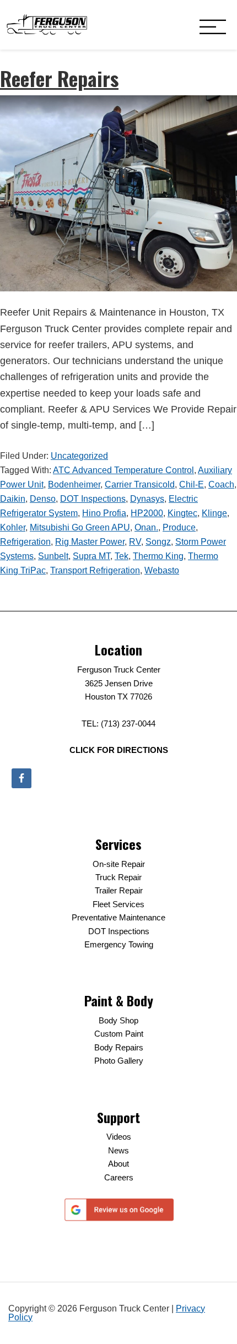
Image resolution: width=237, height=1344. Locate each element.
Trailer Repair (119, 890)
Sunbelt (53, 556)
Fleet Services (118, 904)
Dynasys (147, 498)
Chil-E (191, 484)
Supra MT (91, 556)
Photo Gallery (118, 1060)
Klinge (214, 513)
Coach (221, 484)
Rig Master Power (90, 541)
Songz (158, 541)
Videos (118, 1136)
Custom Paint (118, 1033)
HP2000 (147, 513)
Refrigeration (25, 541)
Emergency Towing (118, 944)
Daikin (12, 498)
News (118, 1150)
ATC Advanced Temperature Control (123, 470)
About (118, 1163)
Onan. (146, 527)
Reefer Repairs (59, 78)
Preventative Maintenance (118, 917)
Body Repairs (118, 1047)
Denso (43, 498)
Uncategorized (79, 455)
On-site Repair (119, 864)
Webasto (161, 570)
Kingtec (182, 513)
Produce (179, 527)
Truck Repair (118, 877)
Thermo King (158, 556)
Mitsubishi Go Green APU (80, 527)
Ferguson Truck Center (47, 25)
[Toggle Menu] (213, 28)
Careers (118, 1177)
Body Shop (118, 1020)
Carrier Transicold (140, 484)
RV (135, 541)
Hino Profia (104, 513)
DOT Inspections (93, 498)
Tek (121, 556)
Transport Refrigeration (95, 570)
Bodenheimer (74, 484)
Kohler (12, 527)
